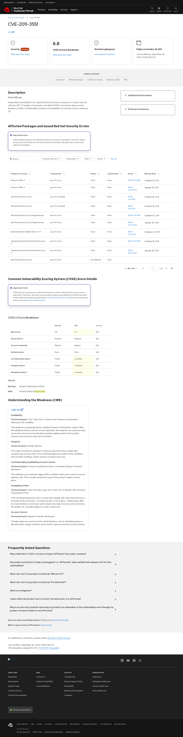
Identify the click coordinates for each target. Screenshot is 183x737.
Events (39, 724)
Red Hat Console (35, 2)
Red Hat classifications (35, 300)
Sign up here (46, 625)
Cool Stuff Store (106, 724)
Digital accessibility (73, 732)
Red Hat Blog (75, 724)
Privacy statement (23, 732)
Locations (48, 724)
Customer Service (15, 691)
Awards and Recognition (73, 691)
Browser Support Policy (73, 681)
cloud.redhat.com (99, 691)
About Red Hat (22, 724)
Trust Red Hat (69, 677)
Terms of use (37, 732)
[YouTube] (128, 661)
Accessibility (69, 686)
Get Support (50, 2)
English (159, 11)
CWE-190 (16, 409)
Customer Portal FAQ (44, 681)
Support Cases (13, 686)
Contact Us (40, 677)
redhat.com (96, 677)
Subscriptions (9, 2)
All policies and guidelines (54, 732)
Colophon (68, 695)
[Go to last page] (171, 268)
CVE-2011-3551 (35, 18)
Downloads (21, 2)
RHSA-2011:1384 (134, 180)
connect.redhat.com (100, 686)
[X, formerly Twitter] (140, 661)
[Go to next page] (166, 268)
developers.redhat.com (101, 681)
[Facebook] (134, 661)
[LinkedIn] (122, 661)
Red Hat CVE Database (16, 18)
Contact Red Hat (61, 724)
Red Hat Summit (120, 724)
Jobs (32, 724)
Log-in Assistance (43, 686)
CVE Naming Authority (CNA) (58, 298)
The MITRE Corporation (48, 648)
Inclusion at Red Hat (90, 724)
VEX (10, 32)
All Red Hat (168, 11)
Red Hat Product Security (59, 638)
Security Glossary (60, 620)
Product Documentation (17, 695)
